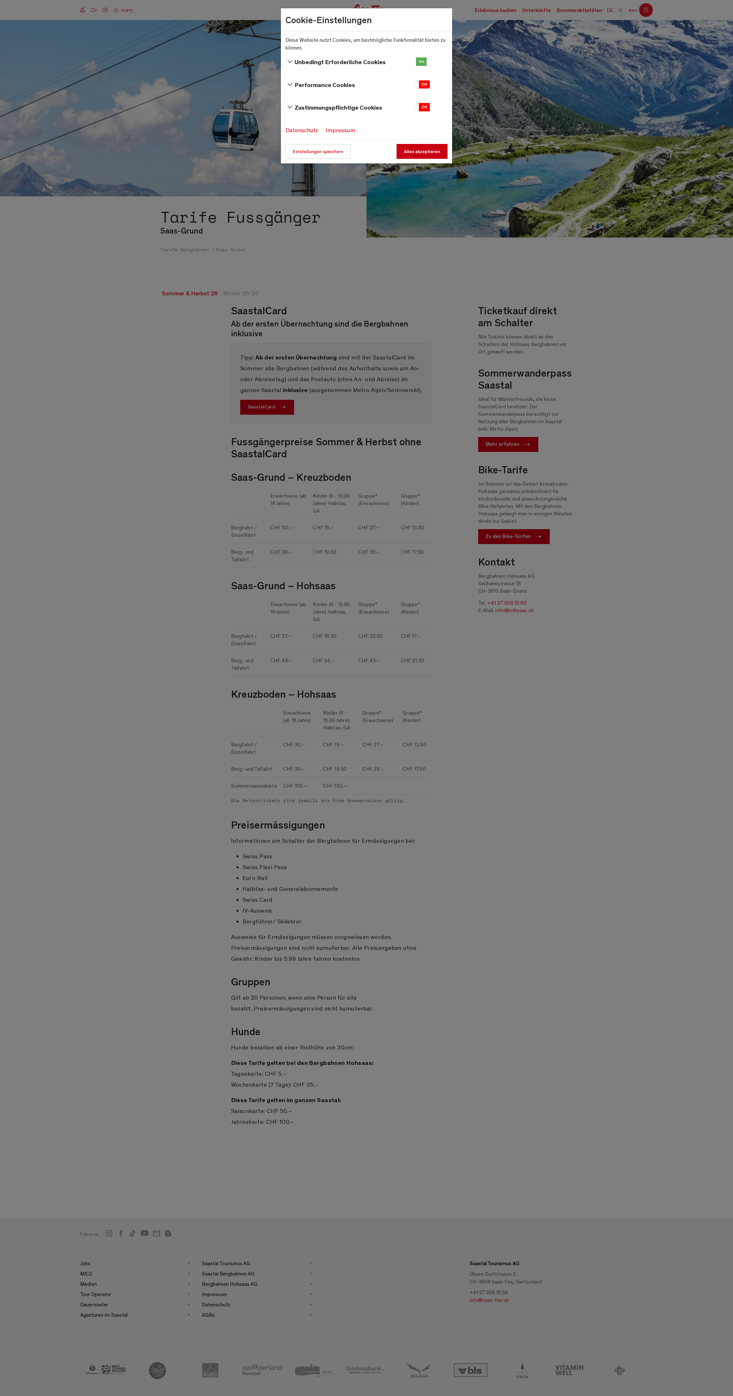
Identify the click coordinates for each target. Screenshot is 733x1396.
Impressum (340, 130)
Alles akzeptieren (422, 151)
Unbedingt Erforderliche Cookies (340, 62)
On (421, 61)
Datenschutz (301, 130)
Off (424, 84)
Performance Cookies (325, 84)
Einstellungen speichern (318, 151)
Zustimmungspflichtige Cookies (338, 107)
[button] (423, 61)
